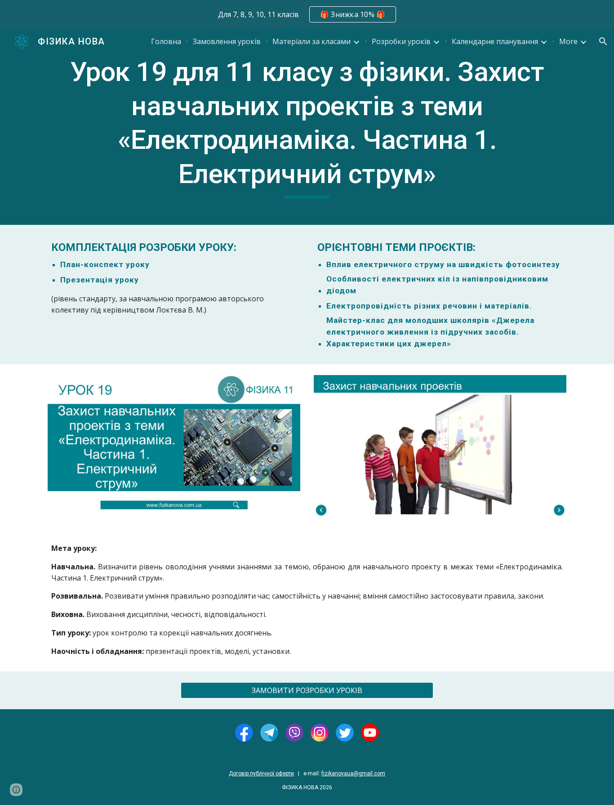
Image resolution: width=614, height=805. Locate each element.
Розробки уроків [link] (401, 41)
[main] (307, 126)
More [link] (568, 41)
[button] (603, 41)
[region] (307, 14)
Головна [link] (166, 41)
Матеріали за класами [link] (311, 41)
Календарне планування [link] (495, 41)
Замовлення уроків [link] (227, 41)
